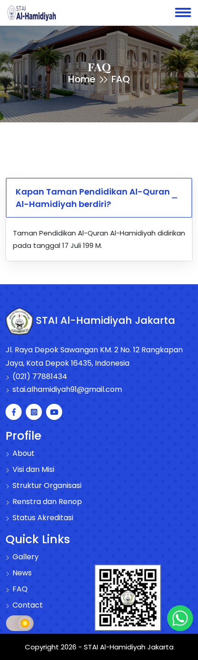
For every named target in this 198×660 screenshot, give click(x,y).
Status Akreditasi (42, 517)
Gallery (25, 556)
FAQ (19, 589)
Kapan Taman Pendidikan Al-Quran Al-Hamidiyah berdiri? (93, 198)
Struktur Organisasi (46, 485)
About (23, 453)
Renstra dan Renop (46, 501)
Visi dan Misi (32, 469)
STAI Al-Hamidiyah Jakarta (104, 320)
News (21, 573)
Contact (27, 605)
